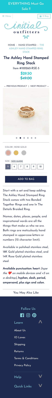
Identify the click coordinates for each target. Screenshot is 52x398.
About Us (20, 330)
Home (11, 45)
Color (16, 147)
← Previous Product (15, 86)
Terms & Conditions (26, 358)
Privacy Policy (22, 365)
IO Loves (19, 337)
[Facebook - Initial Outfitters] (22, 315)
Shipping (19, 344)
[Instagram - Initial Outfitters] (28, 315)
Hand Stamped (27, 45)
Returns (19, 351)
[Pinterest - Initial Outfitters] (34, 315)
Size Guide (17, 161)
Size (14, 161)
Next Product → (39, 86)
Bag (46, 16)
